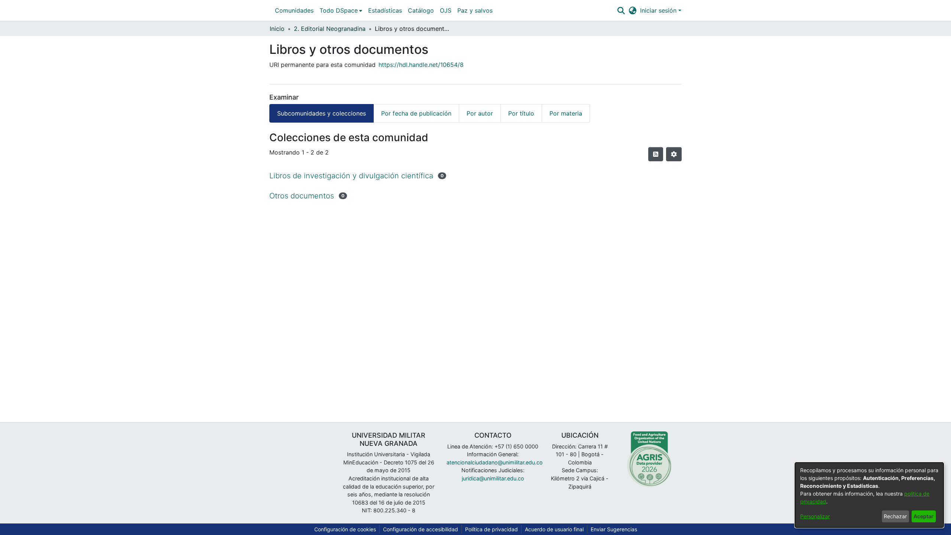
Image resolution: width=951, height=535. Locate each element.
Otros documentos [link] (301, 195)
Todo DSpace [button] (338, 10)
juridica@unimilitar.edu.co (493, 478)
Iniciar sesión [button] (659, 10)
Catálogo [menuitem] (421, 10)
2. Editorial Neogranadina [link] (330, 28)
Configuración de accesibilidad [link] (420, 529)
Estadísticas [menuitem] (385, 10)
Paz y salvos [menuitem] (475, 10)
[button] (621, 10)
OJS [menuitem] (445, 10)
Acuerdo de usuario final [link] (554, 529)
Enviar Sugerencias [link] (614, 529)
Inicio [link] (277, 28)
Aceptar (923, 516)
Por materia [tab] (565, 113)
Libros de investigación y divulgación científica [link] (351, 175)
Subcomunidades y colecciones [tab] (321, 113)
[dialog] (869, 495)
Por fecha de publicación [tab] (416, 113)
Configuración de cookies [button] (345, 529)
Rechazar (895, 516)
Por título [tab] (521, 113)
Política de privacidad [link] (491, 529)
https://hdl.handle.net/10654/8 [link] (421, 64)
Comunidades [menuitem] (294, 10)
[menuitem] (340, 10)
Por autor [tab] (480, 113)
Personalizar (815, 516)
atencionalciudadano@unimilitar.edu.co (495, 462)
